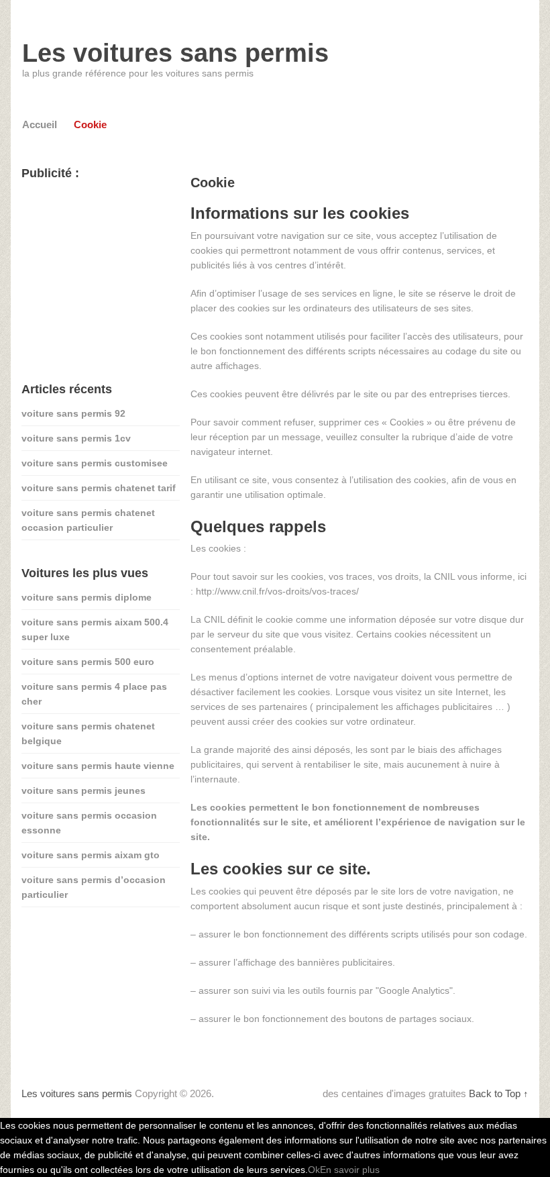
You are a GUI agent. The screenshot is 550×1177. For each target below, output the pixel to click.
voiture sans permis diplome (86, 597)
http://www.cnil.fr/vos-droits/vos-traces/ (277, 591)
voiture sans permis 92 (73, 413)
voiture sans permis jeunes (83, 790)
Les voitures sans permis (175, 53)
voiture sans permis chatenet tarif (98, 487)
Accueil (39, 124)
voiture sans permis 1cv (76, 438)
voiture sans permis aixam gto (90, 855)
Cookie (90, 124)
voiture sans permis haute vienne (97, 765)
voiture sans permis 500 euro (87, 661)
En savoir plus (350, 1169)
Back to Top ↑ (499, 1093)
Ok (314, 1169)
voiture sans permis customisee (94, 463)
